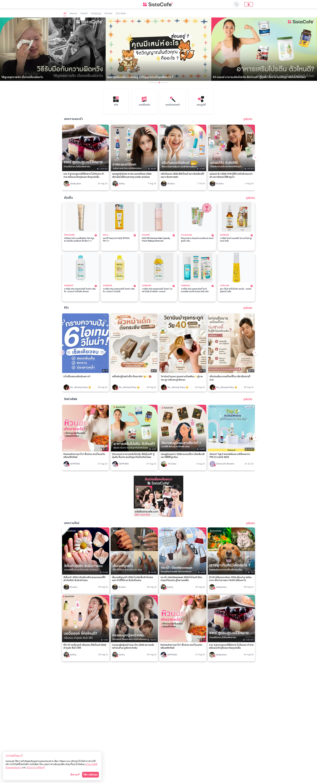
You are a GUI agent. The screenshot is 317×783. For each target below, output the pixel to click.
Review (108, 13)
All (64, 13)
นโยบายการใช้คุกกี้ (36, 767)
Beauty (73, 13)
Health (84, 13)
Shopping (96, 13)
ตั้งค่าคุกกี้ (74, 774)
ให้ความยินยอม (90, 774)
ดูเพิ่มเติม (247, 119)
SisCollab (121, 13)
